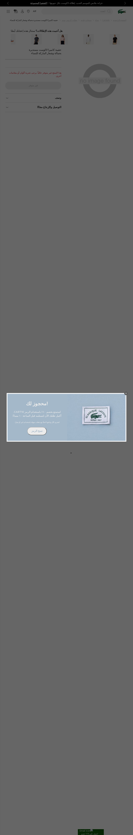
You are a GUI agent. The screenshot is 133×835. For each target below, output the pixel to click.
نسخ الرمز (36, 431)
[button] (126, 393)
